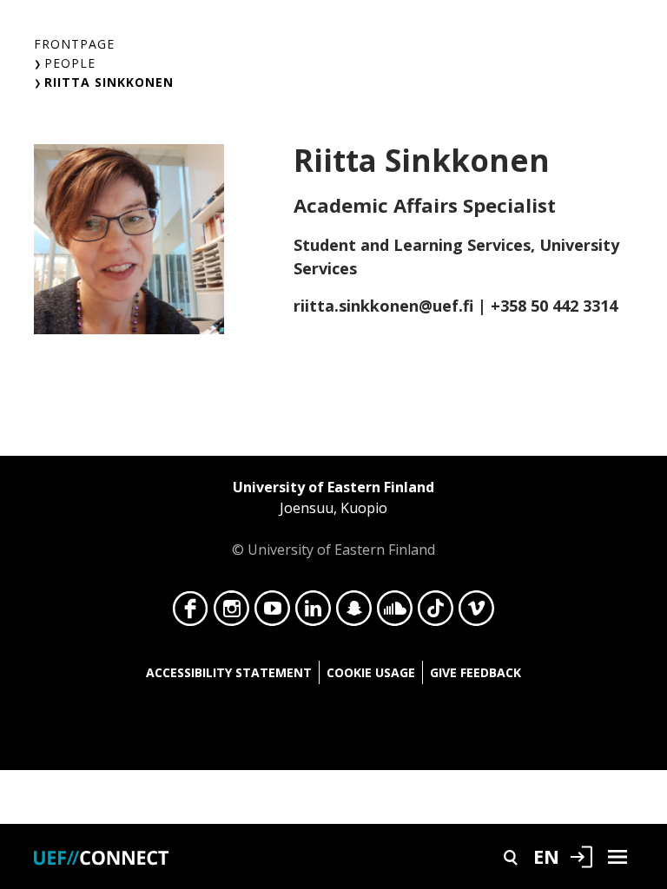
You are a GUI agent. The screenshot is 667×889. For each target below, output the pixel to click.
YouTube (272, 612)
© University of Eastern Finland (333, 518)
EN (546, 856)
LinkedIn (313, 612)
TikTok (435, 612)
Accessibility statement (229, 672)
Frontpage (74, 44)
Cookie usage (371, 672)
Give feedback (475, 672)
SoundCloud (395, 612)
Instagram (231, 612)
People (70, 63)
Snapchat (354, 612)
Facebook (190, 612)
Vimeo (476, 612)
